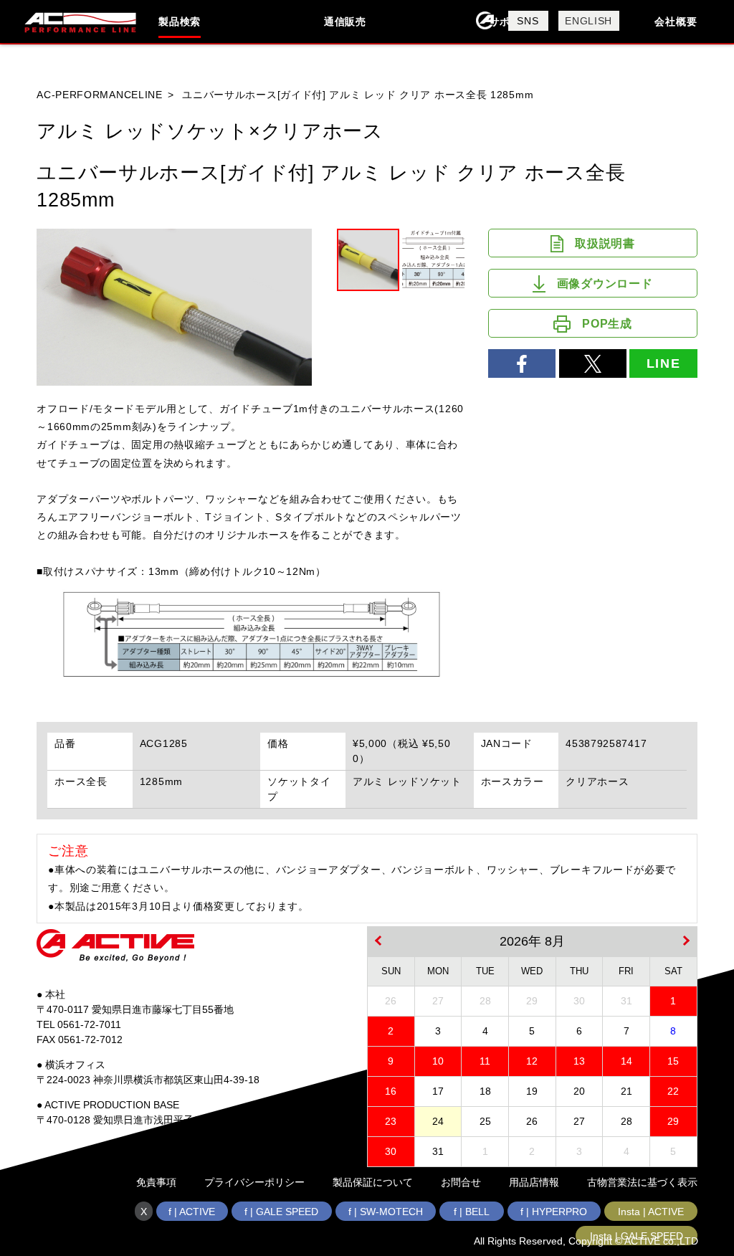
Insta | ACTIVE (651, 1211)
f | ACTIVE (191, 1211)
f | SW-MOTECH (385, 1211)
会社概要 (675, 21)
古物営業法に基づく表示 (642, 1182)
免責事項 (156, 1182)
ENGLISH (588, 21)
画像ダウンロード (605, 283)
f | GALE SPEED (281, 1211)
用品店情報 (534, 1182)
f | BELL (472, 1211)
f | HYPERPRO (553, 1211)
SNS (527, 21)
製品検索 (179, 21)
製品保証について (373, 1182)
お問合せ (461, 1182)
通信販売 (345, 21)
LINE (664, 363)
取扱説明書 (605, 243)
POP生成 (607, 324)
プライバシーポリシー (254, 1182)
